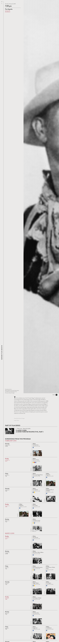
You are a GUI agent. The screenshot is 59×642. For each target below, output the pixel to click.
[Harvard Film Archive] (1, 352)
